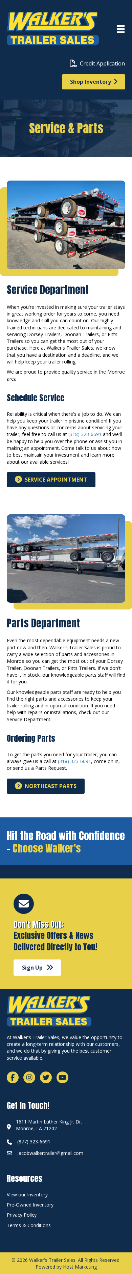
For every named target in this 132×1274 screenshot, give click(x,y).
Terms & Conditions (29, 1225)
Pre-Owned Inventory (30, 1204)
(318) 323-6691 (85, 434)
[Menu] (120, 29)
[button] (37, 967)
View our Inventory (27, 1194)
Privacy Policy (22, 1215)
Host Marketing (80, 1267)
